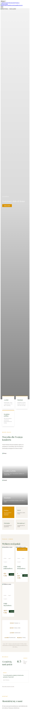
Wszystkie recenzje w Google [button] (8, 686)
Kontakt (15, 5)
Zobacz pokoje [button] (7, 205)
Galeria (8, 5)
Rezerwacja (20, 5)
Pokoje (2, 5)
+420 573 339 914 (5, 2)
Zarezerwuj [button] (12, 574)
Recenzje (12, 5)
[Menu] (2, 7)
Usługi (5, 5)
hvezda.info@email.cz (14, 2)
